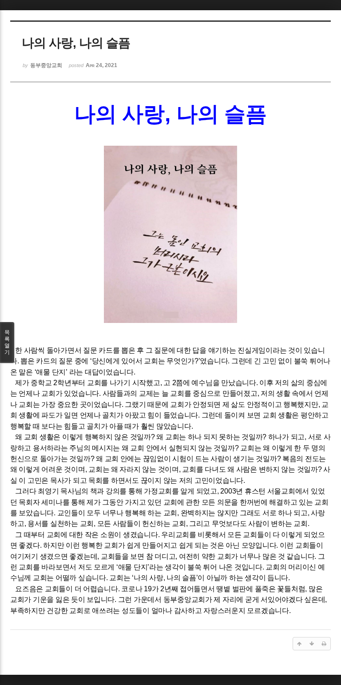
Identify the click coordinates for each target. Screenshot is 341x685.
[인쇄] (324, 643)
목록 (7, 342)
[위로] (299, 643)
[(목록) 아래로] (311, 643)
